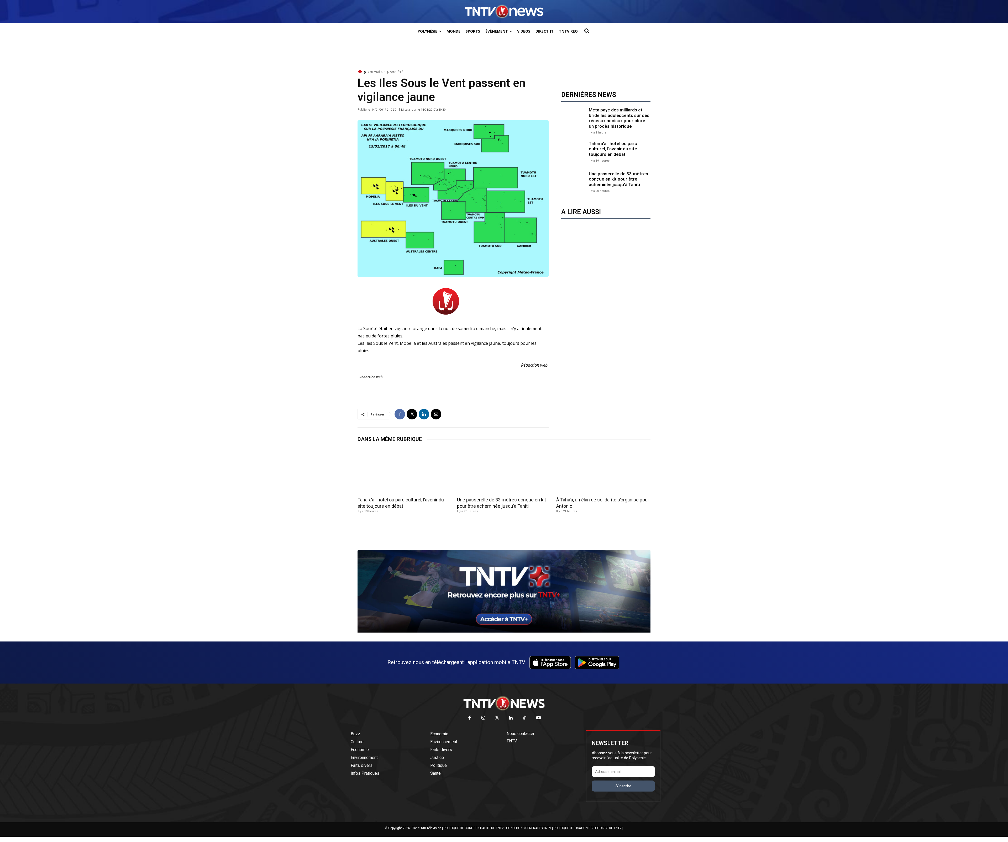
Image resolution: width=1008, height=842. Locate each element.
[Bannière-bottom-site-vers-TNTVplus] (504, 631)
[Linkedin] (424, 414)
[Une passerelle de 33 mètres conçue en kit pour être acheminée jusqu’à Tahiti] (573, 181)
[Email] (436, 414)
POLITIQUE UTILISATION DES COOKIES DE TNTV (588, 828)
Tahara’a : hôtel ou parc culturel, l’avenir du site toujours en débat (613, 149)
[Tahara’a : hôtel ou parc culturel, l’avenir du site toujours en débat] (573, 151)
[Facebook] (400, 414)
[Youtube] (538, 718)
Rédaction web (371, 376)
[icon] (360, 71)
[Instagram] (483, 718)
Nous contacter (520, 733)
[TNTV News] (504, 703)
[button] (586, 30)
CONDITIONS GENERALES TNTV (528, 828)
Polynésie (376, 72)
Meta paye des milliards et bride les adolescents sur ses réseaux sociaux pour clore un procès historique (619, 118)
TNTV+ (513, 740)
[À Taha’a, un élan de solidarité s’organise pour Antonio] (603, 471)
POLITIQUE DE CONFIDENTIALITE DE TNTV (474, 828)
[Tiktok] (525, 718)
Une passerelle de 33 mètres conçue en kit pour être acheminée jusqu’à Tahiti (618, 179)
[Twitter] (497, 718)
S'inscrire (623, 786)
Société (396, 72)
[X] (412, 414)
